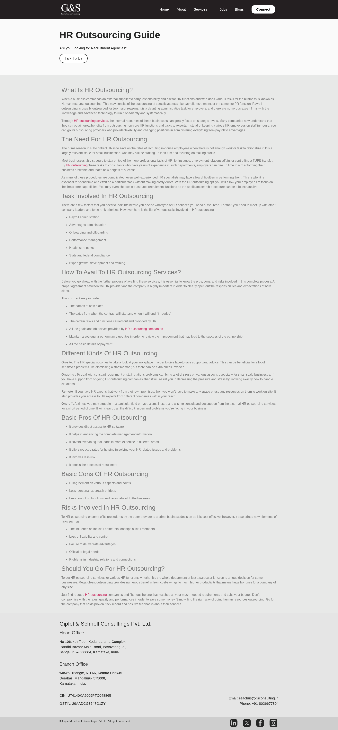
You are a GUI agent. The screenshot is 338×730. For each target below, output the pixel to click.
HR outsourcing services (91, 120)
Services (200, 9)
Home (164, 9)
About (181, 9)
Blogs (239, 9)
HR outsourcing (77, 165)
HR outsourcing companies (144, 329)
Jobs (223, 9)
